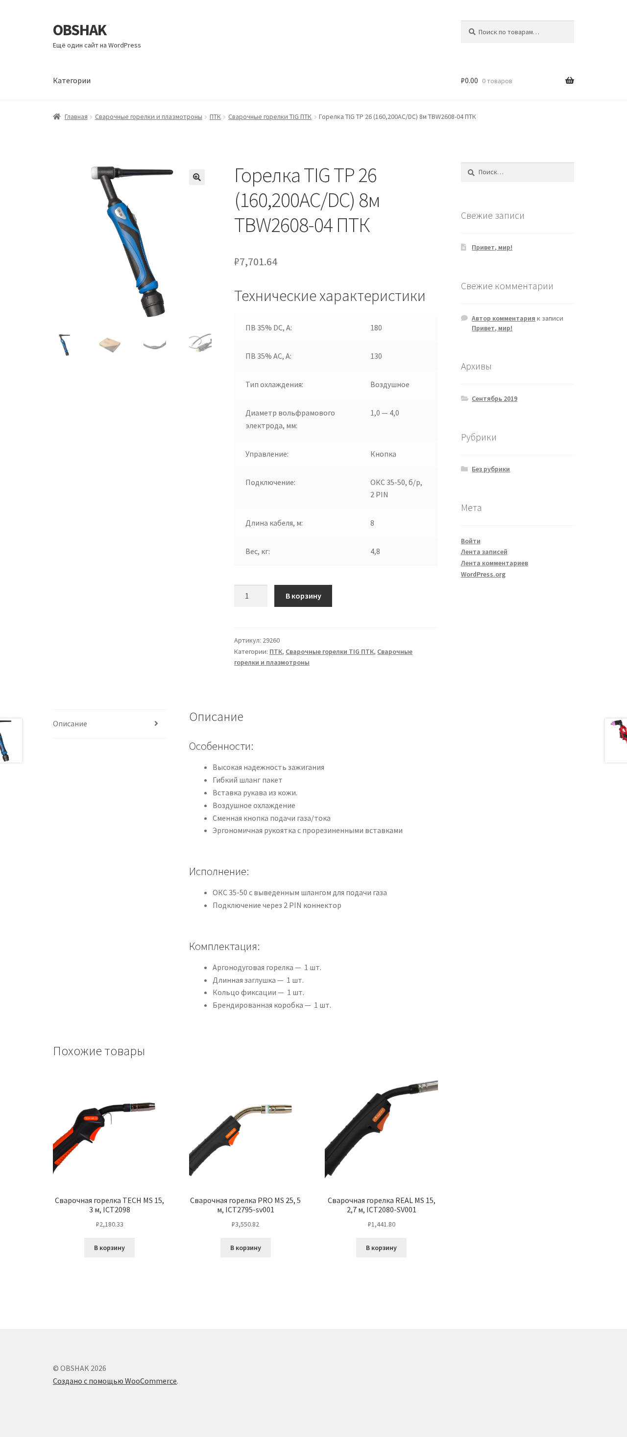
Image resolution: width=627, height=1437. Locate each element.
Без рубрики (491, 468)
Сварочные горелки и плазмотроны (148, 116)
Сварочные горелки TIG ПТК (270, 116)
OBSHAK (79, 30)
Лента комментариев (494, 562)
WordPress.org (483, 574)
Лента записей (484, 551)
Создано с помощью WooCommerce (115, 1381)
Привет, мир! (492, 247)
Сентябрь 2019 (494, 398)
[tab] (109, 724)
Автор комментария (503, 318)
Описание (70, 723)
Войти (471, 540)
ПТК (215, 116)
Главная (76, 116)
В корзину (303, 596)
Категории (72, 80)
